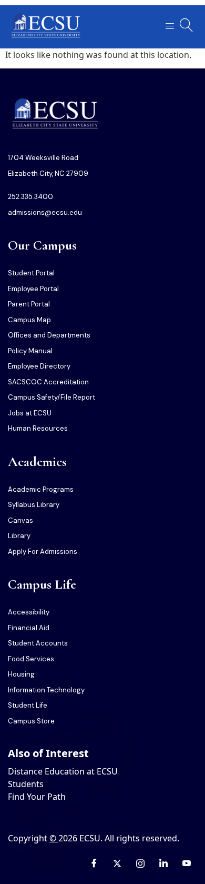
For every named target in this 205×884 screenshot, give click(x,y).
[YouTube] (186, 863)
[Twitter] (117, 863)
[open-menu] (166, 26)
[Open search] (186, 25)
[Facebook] (94, 863)
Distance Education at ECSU (63, 771)
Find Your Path (37, 796)
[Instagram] (140, 863)
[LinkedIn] (163, 863)
